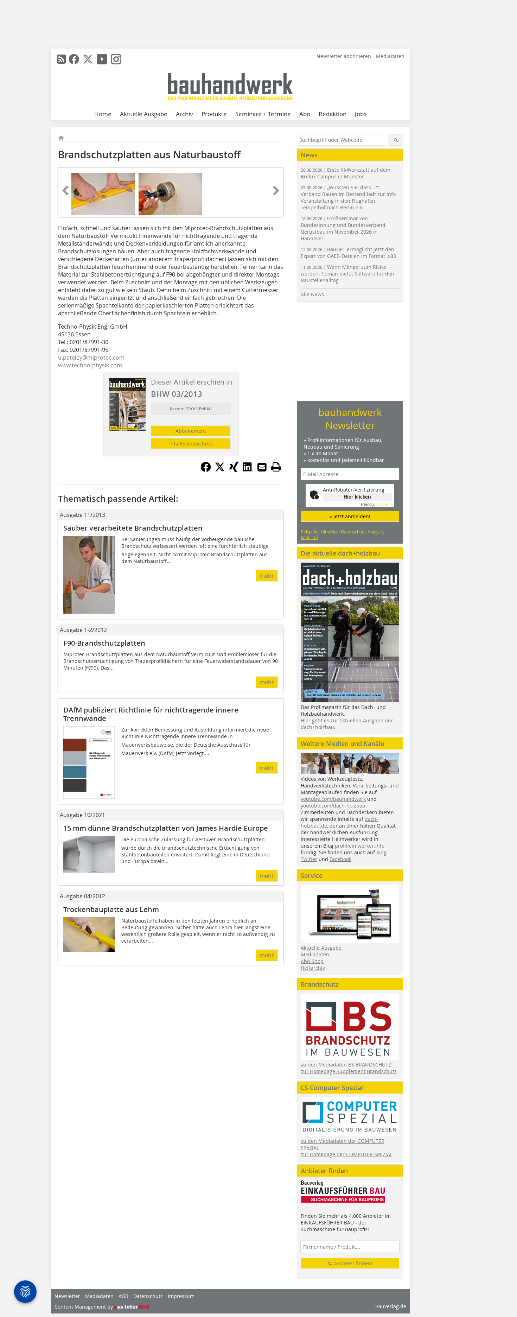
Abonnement (190, 431)
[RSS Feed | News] (61, 59)
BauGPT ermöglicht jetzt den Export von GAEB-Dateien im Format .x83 (348, 252)
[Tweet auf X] (220, 470)
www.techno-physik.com (90, 365)
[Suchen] (396, 139)
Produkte (214, 114)
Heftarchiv (313, 967)
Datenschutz (148, 1296)
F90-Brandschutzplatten (104, 643)
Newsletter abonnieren (344, 56)
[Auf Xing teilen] (234, 470)
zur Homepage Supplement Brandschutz (349, 1071)
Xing (381, 852)
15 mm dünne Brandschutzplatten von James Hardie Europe (165, 828)
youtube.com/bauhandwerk (333, 799)
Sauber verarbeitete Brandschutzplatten (133, 528)
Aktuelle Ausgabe (143, 114)
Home (102, 114)
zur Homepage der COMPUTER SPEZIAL (346, 1154)
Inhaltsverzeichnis (190, 443)
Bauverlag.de (390, 1306)
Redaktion (332, 114)
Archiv (184, 114)
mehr (267, 576)
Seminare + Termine (263, 114)
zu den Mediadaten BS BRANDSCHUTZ (346, 1064)
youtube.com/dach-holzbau (333, 805)
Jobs (360, 114)
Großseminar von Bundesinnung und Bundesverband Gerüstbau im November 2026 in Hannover (343, 228)
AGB (123, 1296)
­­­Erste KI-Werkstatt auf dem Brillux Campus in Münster (345, 173)
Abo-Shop (312, 961)
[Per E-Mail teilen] (262, 467)
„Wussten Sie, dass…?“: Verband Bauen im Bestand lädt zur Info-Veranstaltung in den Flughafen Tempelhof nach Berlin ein (349, 197)
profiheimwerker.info (359, 845)
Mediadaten (390, 56)
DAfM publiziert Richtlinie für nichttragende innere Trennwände (150, 714)
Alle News (312, 294)
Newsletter (67, 1296)
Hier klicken (357, 496)
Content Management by (84, 1306)
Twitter (309, 859)
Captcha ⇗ (376, 504)
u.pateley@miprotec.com (91, 357)
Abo (304, 114)
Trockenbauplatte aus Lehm (111, 909)
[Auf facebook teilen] (206, 470)
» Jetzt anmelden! (350, 516)
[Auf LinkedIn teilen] (248, 470)
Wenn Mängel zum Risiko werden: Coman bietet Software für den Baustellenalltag (347, 274)
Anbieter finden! (352, 1263)
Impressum (181, 1296)
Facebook (340, 859)
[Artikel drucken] (276, 467)
